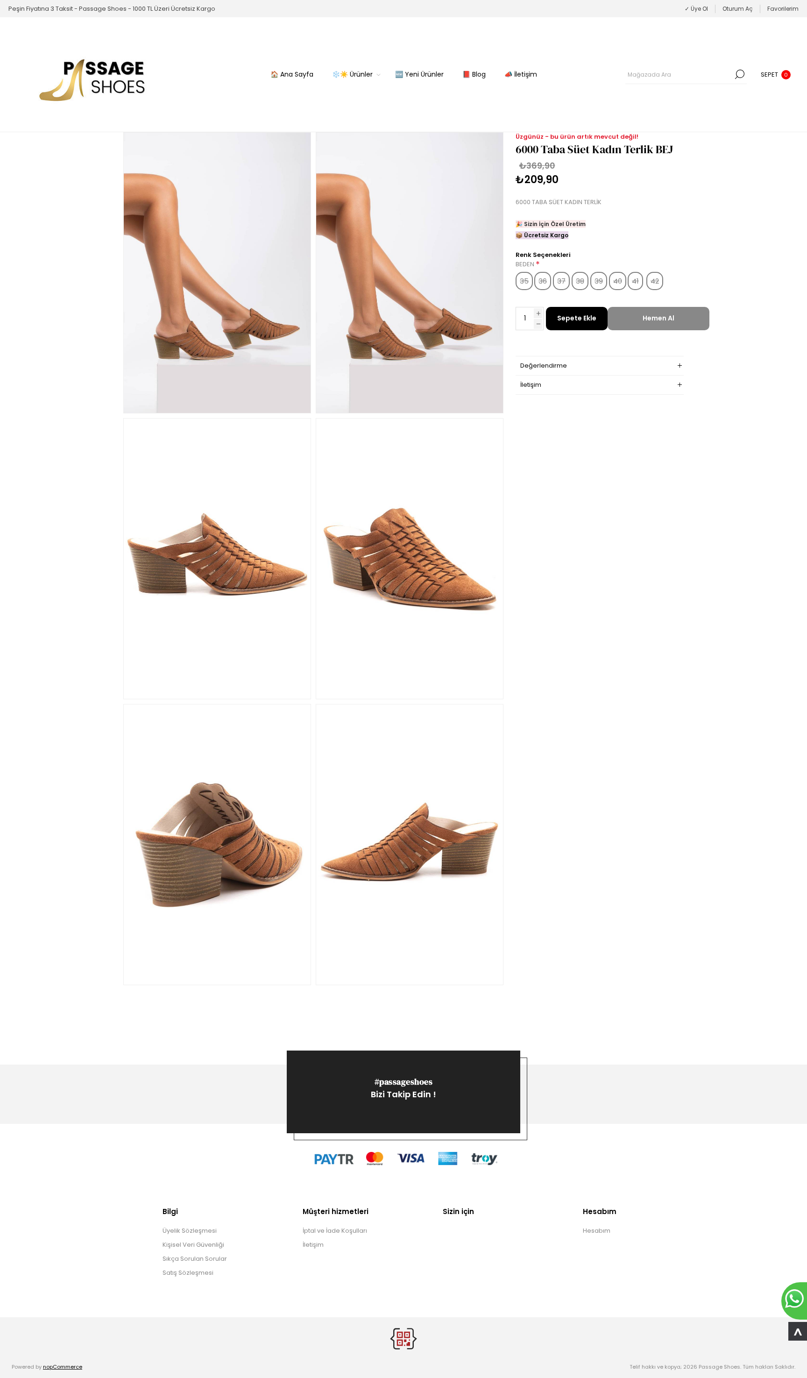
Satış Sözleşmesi (188, 1272)
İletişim (313, 1244)
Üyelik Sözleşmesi (190, 1230)
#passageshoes (404, 1081)
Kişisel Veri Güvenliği (193, 1244)
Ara (740, 74)
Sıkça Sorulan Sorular (195, 1258)
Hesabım (596, 1230)
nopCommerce (62, 1367)
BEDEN (526, 264)
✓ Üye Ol (696, 9)
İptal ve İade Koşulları (335, 1230)
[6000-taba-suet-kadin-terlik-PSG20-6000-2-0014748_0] (217, 273)
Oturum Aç (737, 9)
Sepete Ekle (576, 318)
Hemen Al (658, 318)
